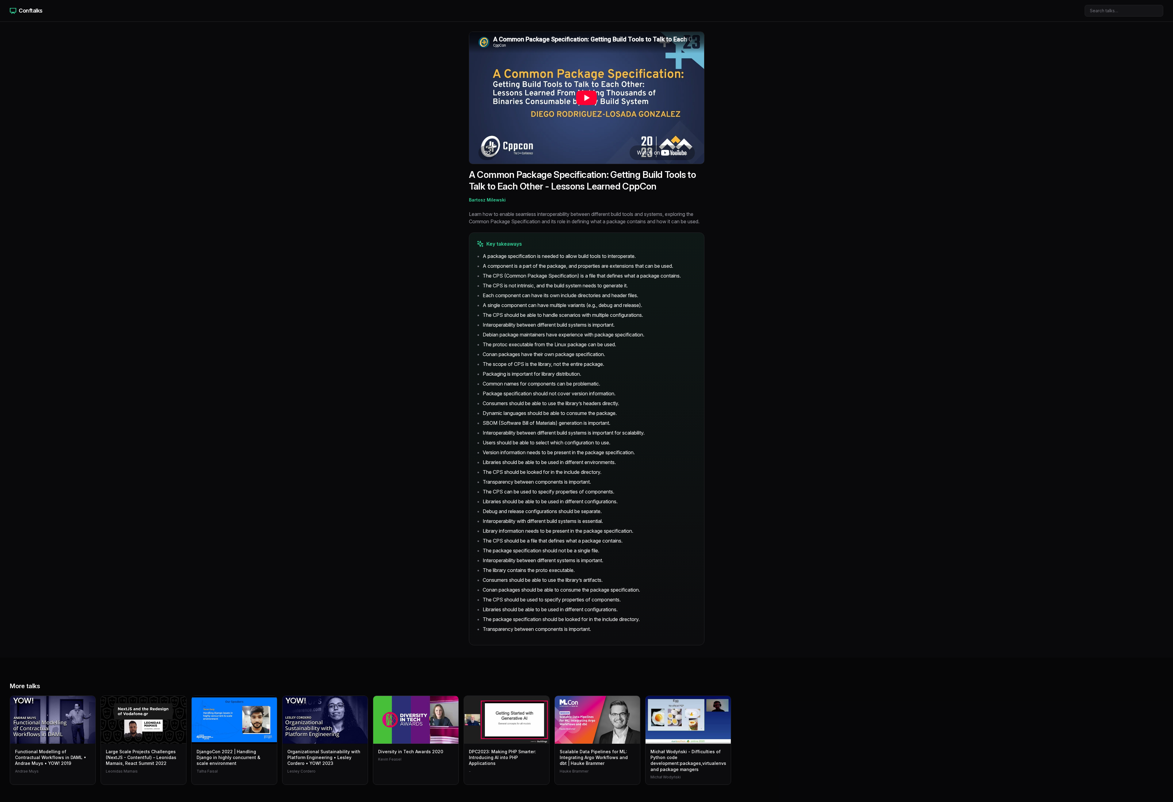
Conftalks (31, 10)
